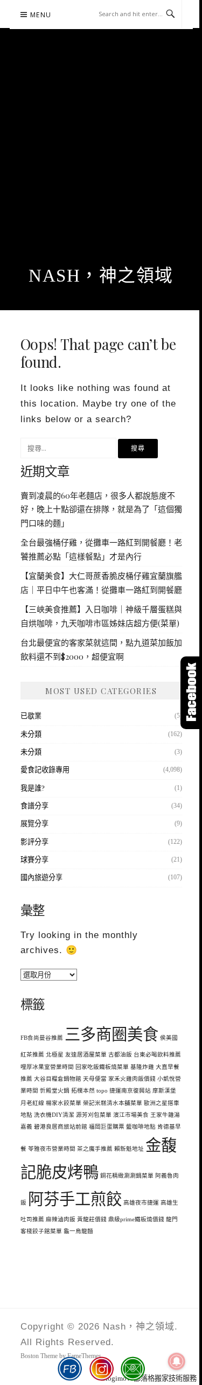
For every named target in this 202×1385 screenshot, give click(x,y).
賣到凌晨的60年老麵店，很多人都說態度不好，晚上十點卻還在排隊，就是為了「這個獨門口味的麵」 (101, 509)
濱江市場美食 (131, 1115)
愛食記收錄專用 (44, 770)
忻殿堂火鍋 (54, 1091)
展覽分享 (34, 824)
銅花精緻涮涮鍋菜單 (127, 1176)
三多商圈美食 (111, 1034)
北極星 (55, 1055)
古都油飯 (120, 1055)
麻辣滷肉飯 (60, 1219)
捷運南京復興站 (130, 1091)
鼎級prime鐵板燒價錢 (136, 1219)
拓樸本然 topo (89, 1091)
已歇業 (30, 716)
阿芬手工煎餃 (75, 1199)
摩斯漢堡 (164, 1091)
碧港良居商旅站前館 (60, 1127)
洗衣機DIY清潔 (54, 1115)
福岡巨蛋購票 (106, 1127)
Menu (41, 14)
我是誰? (32, 788)
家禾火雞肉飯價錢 (132, 1079)
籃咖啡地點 (141, 1127)
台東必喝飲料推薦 (157, 1055)
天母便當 (95, 1079)
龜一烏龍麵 (78, 1231)
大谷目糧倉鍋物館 (57, 1079)
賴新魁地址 (129, 1149)
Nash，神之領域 (101, 275)
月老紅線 (32, 1103)
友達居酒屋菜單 (86, 1055)
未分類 (30, 734)
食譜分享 (34, 806)
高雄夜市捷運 (141, 1203)
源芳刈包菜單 (94, 1115)
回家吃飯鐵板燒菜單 (102, 1067)
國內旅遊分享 (41, 877)
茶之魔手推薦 (95, 1149)
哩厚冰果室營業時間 (47, 1067)
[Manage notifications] (176, 1361)
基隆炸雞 (142, 1067)
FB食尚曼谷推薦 (41, 1038)
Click (191, 692)
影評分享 (34, 842)
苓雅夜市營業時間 (51, 1149)
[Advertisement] (101, 160)
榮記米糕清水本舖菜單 (112, 1103)
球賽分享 (34, 860)
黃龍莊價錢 (92, 1219)
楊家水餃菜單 (63, 1103)
